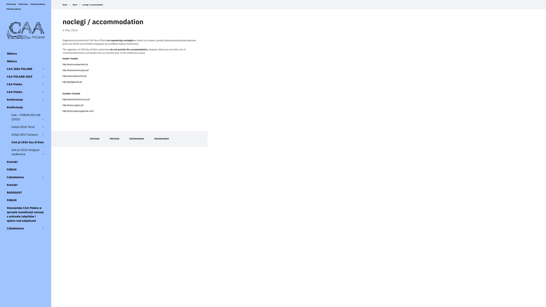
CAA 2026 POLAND (19, 69)
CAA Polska (14, 84)
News (75, 5)
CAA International (37, 4)
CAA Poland (11, 4)
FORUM (11, 169)
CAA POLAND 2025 (19, 76)
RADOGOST (14, 192)
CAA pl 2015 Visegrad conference (25, 152)
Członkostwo (15, 177)
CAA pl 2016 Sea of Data (27, 142)
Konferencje (15, 99)
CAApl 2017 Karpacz (24, 134)
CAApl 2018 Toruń (23, 127)
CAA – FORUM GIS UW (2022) (25, 117)
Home (65, 5)
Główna (12, 53)
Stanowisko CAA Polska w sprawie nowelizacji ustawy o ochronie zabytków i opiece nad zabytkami (25, 214)
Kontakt (12, 162)
